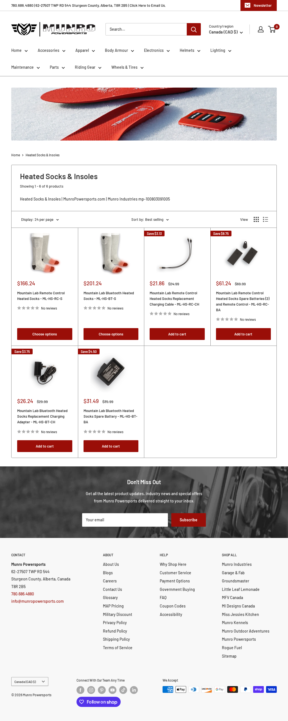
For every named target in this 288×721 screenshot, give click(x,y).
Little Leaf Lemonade (241, 589)
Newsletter (263, 5)
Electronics (154, 50)
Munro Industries (237, 564)
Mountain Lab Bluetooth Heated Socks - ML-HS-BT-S (109, 296)
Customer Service (175, 572)
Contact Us (112, 589)
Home (16, 50)
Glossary (110, 597)
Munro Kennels (235, 622)
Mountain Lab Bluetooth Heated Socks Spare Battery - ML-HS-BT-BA (110, 416)
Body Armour (116, 50)
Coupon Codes (173, 606)
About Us (111, 564)
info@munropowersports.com (37, 601)
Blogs (108, 572)
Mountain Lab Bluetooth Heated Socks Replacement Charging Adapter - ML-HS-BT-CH (42, 416)
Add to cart (177, 334)
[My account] (261, 29)
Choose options (44, 334)
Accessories (48, 50)
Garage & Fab (233, 572)
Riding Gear (85, 67)
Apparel (82, 50)
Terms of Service (117, 647)
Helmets (187, 50)
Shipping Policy (116, 639)
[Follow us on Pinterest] (102, 690)
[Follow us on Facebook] (80, 690)
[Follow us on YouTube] (112, 690)
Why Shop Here (173, 564)
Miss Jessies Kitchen (240, 614)
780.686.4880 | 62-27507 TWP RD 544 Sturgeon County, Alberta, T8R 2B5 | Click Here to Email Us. (88, 5)
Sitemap (229, 656)
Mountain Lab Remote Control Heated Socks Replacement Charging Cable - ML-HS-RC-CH (174, 298)
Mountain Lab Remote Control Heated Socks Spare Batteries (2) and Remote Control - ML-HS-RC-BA (242, 301)
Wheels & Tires (124, 67)
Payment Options (175, 580)
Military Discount (117, 614)
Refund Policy (115, 631)
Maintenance (22, 67)
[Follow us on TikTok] (123, 690)
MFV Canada (232, 597)
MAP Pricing (113, 606)
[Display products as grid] (256, 219)
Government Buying (177, 589)
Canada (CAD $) (25, 682)
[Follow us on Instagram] (91, 690)
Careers (110, 580)
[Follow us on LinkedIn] (134, 690)
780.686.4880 (22, 593)
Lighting (217, 50)
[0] (272, 29)
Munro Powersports (239, 639)
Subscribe (188, 519)
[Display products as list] (265, 219)
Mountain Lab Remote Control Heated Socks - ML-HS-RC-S (41, 296)
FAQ (163, 597)
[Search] (194, 29)
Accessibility (171, 614)
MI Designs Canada (238, 606)
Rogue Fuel (232, 647)
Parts (54, 67)
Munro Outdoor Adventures (245, 631)
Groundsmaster (235, 580)
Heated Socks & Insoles (43, 155)
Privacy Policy (115, 622)
